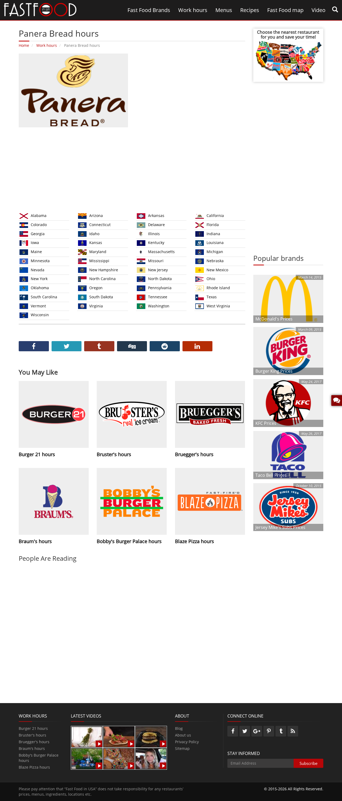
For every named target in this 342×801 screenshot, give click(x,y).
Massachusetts (161, 251)
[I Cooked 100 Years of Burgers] (151, 736)
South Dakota (101, 296)
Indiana (213, 233)
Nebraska (215, 260)
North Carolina (102, 278)
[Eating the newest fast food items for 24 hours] (151, 758)
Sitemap (182, 748)
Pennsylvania (160, 287)
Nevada (37, 269)
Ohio (211, 278)
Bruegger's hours (34, 741)
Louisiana (215, 242)
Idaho (94, 233)
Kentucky (156, 242)
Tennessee (157, 296)
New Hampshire (103, 269)
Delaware (156, 224)
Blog (179, 728)
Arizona (96, 215)
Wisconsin (40, 314)
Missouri (156, 260)
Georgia (38, 233)
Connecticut (100, 224)
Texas (212, 296)
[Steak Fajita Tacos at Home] (119, 736)
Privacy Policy (187, 741)
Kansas (95, 242)
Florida (213, 224)
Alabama (38, 215)
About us (183, 735)
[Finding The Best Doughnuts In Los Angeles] (119, 758)
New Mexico (217, 269)
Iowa (35, 242)
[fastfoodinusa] (40, 9)
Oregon (96, 287)
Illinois (154, 233)
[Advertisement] (132, 168)
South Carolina (44, 296)
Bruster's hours (32, 735)
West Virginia (218, 305)
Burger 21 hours (33, 728)
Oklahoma (40, 287)
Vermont (38, 305)
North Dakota (160, 278)
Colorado (39, 224)
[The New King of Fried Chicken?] (87, 758)
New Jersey (158, 269)
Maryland (97, 251)
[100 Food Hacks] (87, 736)
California (215, 215)
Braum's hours (32, 748)
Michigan (215, 251)
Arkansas (156, 215)
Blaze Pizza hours (34, 767)
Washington (158, 305)
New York (39, 278)
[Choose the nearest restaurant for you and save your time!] (288, 60)
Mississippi (99, 260)
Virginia (96, 305)
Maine (36, 251)
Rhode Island (218, 287)
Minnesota (40, 260)
